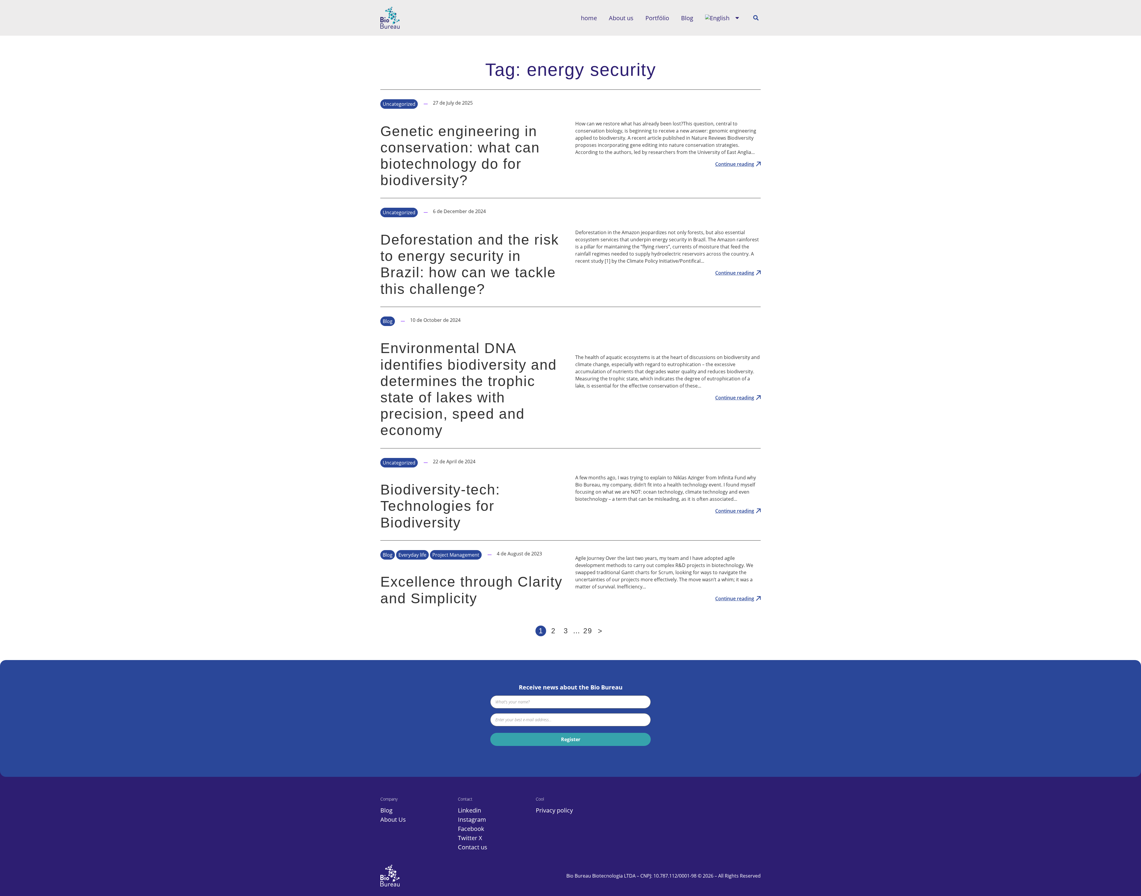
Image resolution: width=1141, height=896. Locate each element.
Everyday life (412, 555)
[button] (756, 18)
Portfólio (657, 18)
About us (621, 18)
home (589, 18)
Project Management (455, 555)
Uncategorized (399, 104)
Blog (687, 18)
